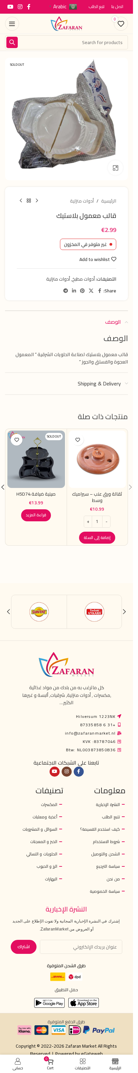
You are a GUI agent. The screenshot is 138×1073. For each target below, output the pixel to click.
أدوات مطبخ (83, 279)
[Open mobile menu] (12, 23)
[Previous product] (37, 201)
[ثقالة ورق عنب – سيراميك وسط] (97, 459)
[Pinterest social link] (82, 290)
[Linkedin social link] (74, 290)
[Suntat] (39, 611)
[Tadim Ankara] (94, 611)
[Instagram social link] (19, 7)
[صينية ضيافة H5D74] (36, 459)
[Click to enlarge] (115, 167)
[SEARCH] (12, 42)
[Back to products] (29, 201)
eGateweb (92, 1053)
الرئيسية (108, 201)
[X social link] (91, 290)
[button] (97, 538)
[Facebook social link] (29, 7)
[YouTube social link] (10, 7)
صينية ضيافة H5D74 (36, 494)
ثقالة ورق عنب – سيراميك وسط (97, 497)
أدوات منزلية (82, 201)
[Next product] (21, 201)
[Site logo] (67, 23)
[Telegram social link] (65, 290)
